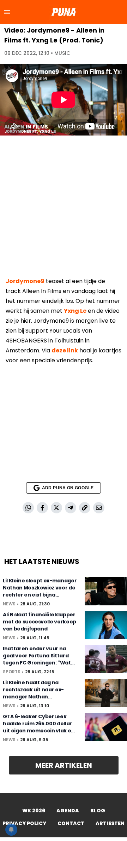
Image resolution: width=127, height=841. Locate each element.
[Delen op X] (56, 507)
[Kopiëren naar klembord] (84, 507)
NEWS (9, 604)
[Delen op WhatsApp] (28, 507)
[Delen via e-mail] (98, 507)
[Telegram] (70, 507)
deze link (65, 350)
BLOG (97, 810)
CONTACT (71, 823)
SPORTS (11, 672)
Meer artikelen (63, 765)
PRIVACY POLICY (24, 823)
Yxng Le (75, 311)
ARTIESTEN (110, 823)
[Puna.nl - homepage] (63, 12)
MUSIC (62, 53)
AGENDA (67, 810)
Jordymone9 (25, 281)
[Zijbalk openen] (7, 12)
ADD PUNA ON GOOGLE (67, 487)
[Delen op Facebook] (42, 507)
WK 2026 (33, 810)
